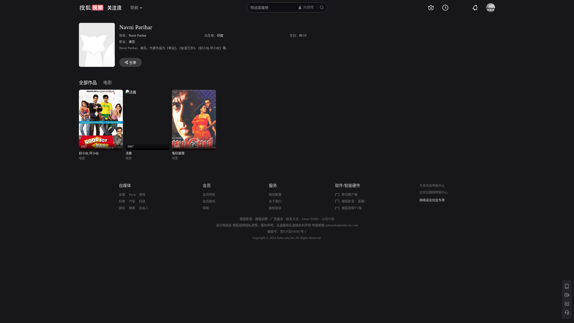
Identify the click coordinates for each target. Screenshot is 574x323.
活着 (129, 153)
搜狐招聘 (261, 219)
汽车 (132, 201)
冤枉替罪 (178, 153)
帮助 (206, 208)
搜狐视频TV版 (352, 208)
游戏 (142, 194)
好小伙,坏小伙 (89, 153)
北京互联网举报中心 (434, 192)
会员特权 (209, 194)
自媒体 (125, 185)
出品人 (143, 208)
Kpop (132, 194)
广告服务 (277, 219)
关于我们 (275, 201)
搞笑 (132, 208)
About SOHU (310, 219)
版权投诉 (275, 208)
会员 (207, 185)
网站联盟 (275, 194)
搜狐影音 (348, 201)
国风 (122, 208)
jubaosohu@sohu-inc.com (341, 225)
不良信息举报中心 (432, 185)
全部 (122, 194)
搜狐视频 (91, 8)
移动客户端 (349, 194)
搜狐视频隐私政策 (245, 225)
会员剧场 (209, 201)
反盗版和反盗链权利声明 (293, 225)
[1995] (194, 92)
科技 (142, 201)
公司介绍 (328, 219)
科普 (122, 201)
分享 (132, 63)
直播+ (362, 201)
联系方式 (292, 219)
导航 (134, 8)
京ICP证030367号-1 (293, 231)
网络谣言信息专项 (432, 200)
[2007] (101, 92)
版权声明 (267, 225)
